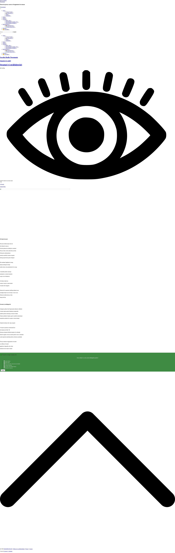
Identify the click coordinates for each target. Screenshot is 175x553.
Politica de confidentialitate (19, 549)
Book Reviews (6, 24)
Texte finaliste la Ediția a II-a (11, 21)
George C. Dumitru (8, 551)
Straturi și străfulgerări (11, 64)
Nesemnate (2, 1)
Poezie (4, 18)
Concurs (4, 19)
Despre (26, 549)
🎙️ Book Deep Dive (9, 27)
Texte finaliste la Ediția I (10, 23)
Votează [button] (2, 370)
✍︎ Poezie (2, 184)
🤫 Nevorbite (6, 29)
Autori (6, 14)
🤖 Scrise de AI (8, 13)
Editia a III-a (8, 20)
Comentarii (7, 15)
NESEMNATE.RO (8, 549)
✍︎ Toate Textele (8, 12)
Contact (31, 549)
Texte (4, 10)
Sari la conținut (3, 0)
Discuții (4, 28)
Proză (4, 17)
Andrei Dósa (3, 186)
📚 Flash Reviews (9, 25)
